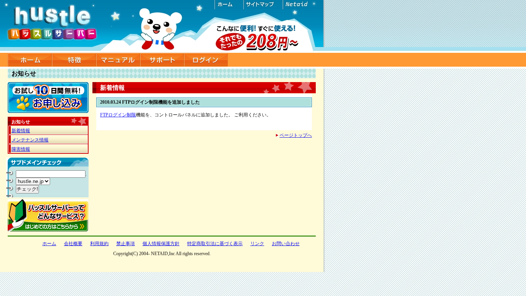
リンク (257, 243)
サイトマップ (262, 4)
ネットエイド (301, 4)
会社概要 (73, 243)
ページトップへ (296, 135)
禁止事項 (125, 243)
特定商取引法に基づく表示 (215, 243)
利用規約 (99, 243)
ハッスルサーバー (162, 26)
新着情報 (21, 130)
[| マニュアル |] (118, 60)
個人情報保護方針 (160, 243)
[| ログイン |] (206, 60)
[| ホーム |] (29, 60)
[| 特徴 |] (74, 60)
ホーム (228, 4)
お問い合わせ (286, 243)
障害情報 (21, 149)
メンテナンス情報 (30, 140)
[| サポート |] (162, 60)
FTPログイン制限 (118, 115)
